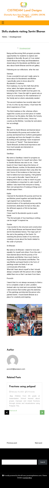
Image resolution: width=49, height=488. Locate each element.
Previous (7, 412)
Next (42, 412)
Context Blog (27, 478)
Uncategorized (24, 48)
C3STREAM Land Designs (24, 10)
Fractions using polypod (22, 386)
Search (4, 458)
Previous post (12, 443)
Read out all (13, 410)
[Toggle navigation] (3, 22)
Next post (38, 443)
